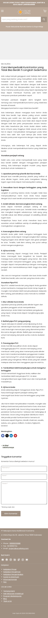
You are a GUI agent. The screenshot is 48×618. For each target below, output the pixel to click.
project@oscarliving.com (19, 548)
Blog (5, 599)
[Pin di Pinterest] (15, 435)
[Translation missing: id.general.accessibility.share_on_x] (7, 435)
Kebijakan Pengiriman (12, 572)
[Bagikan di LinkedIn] (11, 435)
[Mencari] (44, 19)
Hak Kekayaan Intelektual (13, 593)
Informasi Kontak (10, 579)
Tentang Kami (9, 591)
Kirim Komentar (10, 513)
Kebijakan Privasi (9, 569)
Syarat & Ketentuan (11, 577)
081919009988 (14, 543)
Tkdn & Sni (7, 601)
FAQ (4, 582)
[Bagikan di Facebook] (2, 435)
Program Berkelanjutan (12, 596)
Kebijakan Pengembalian (13, 574)
